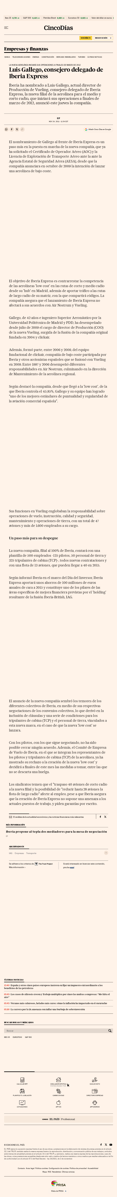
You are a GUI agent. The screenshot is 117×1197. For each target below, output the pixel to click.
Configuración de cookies (59, 1168)
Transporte (31, 853)
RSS (49, 1172)
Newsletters (56, 1172)
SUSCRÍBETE (86, 38)
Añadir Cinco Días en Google (100, 129)
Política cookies (41, 1168)
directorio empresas (95, 1095)
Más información (16, 867)
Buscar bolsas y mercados (19, 1022)
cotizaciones (22, 1107)
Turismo (81, 57)
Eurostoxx (17, 1037)
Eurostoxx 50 (73, 18)
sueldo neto (95, 1084)
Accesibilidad (93, 1168)
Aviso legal (30, 1168)
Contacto (21, 1168)
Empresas (19, 853)
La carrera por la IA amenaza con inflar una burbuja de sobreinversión (48, 1009)
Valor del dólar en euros (102, 18)
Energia (36, 57)
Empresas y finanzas (26, 49)
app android (95, 1107)
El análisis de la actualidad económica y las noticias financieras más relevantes (48, 817)
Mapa (45, 1172)
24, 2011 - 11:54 (58, 122)
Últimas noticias (94, 57)
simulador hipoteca (58, 1084)
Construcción (48, 57)
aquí (72, 867)
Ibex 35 (8, 18)
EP (58, 118)
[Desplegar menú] (6, 28)
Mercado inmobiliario (66, 57)
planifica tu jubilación (22, 1095)
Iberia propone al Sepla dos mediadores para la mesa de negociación (56, 832)
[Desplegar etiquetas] (106, 853)
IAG (10, 853)
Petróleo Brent (49, 18)
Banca (7, 57)
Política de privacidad (78, 1168)
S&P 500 (27, 18)
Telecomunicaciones (21, 57)
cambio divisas (58, 1095)
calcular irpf (22, 1084)
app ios (58, 1107)
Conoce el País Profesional (58, 1119)
